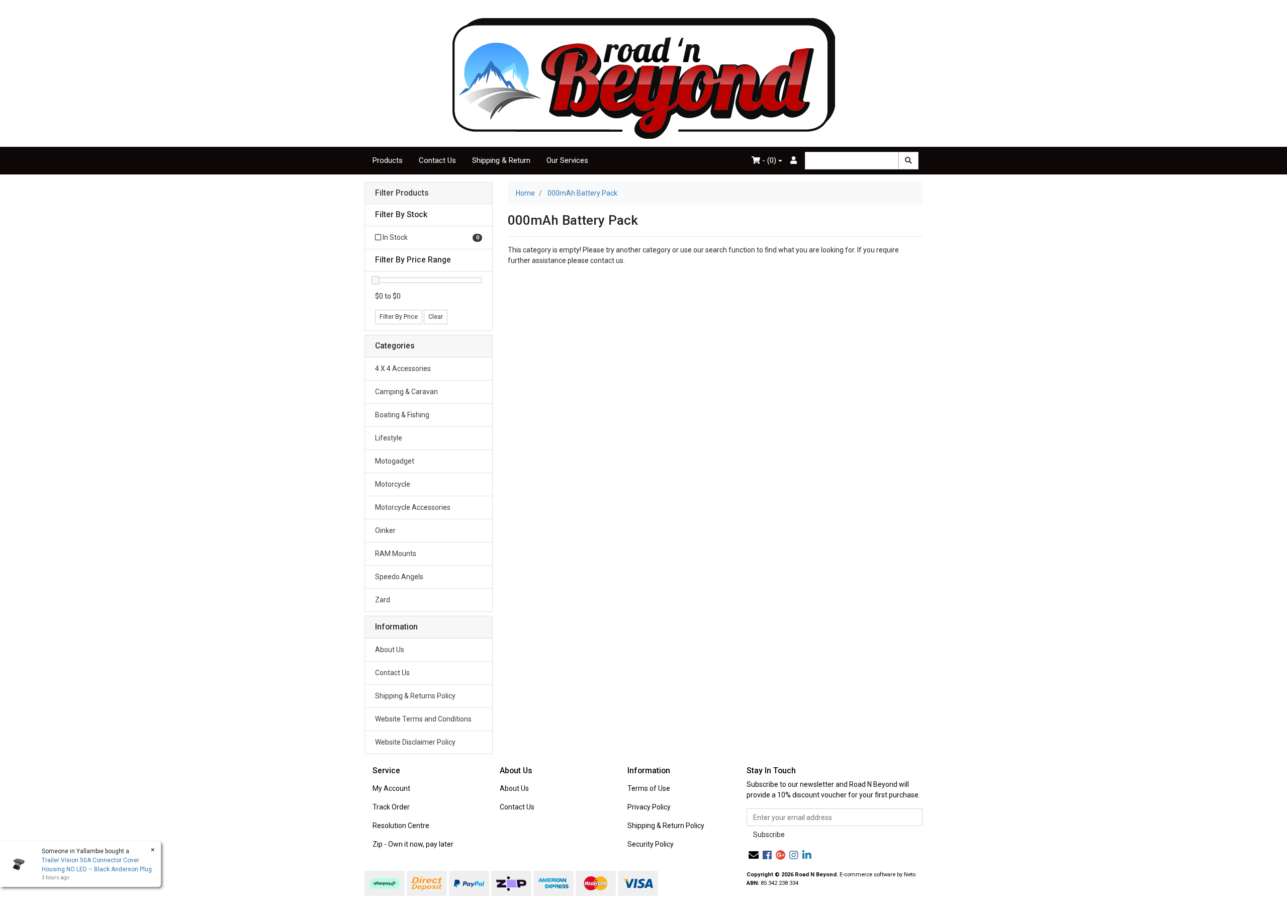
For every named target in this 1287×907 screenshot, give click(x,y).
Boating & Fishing (402, 415)
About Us (389, 650)
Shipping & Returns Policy (415, 696)
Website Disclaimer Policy (415, 742)
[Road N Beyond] (643, 78)
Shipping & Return (501, 160)
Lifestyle (388, 438)
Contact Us (437, 160)
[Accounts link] (793, 160)
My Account (391, 788)
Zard (382, 600)
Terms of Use (648, 788)
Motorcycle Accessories (412, 507)
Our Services (567, 160)
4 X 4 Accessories (403, 369)
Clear (435, 316)
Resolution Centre (401, 826)
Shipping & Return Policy (665, 826)
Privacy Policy (649, 807)
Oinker (385, 530)
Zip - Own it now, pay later (413, 844)
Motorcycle (392, 484)
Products (388, 160)
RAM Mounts (395, 554)
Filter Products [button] (402, 193)
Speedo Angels (399, 577)
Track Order (391, 807)
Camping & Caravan (406, 392)
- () (768, 160)
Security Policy (650, 844)
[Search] (908, 160)
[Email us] (754, 855)
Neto (909, 874)
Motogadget (394, 461)
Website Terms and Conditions (423, 719)
